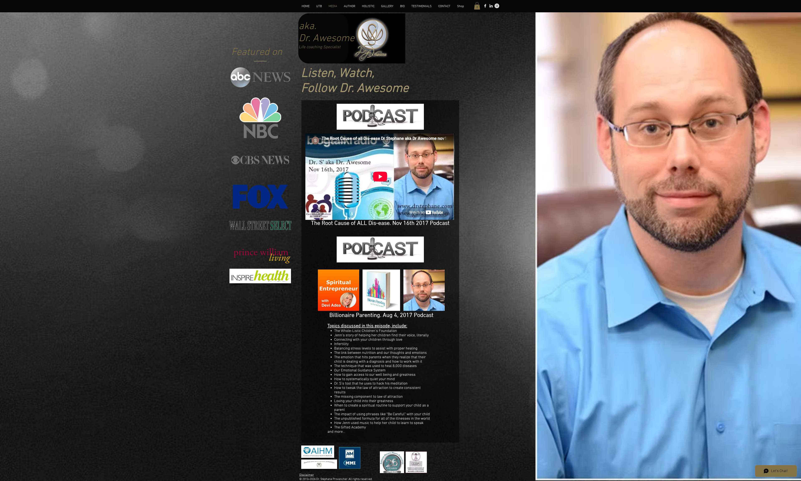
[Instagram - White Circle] (497, 6)
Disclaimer (306, 475)
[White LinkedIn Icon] (491, 6)
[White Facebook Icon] (485, 6)
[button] (477, 6)
